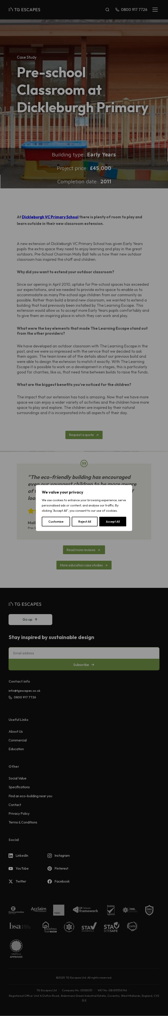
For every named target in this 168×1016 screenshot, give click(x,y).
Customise (55, 522)
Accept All (113, 522)
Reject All (84, 522)
